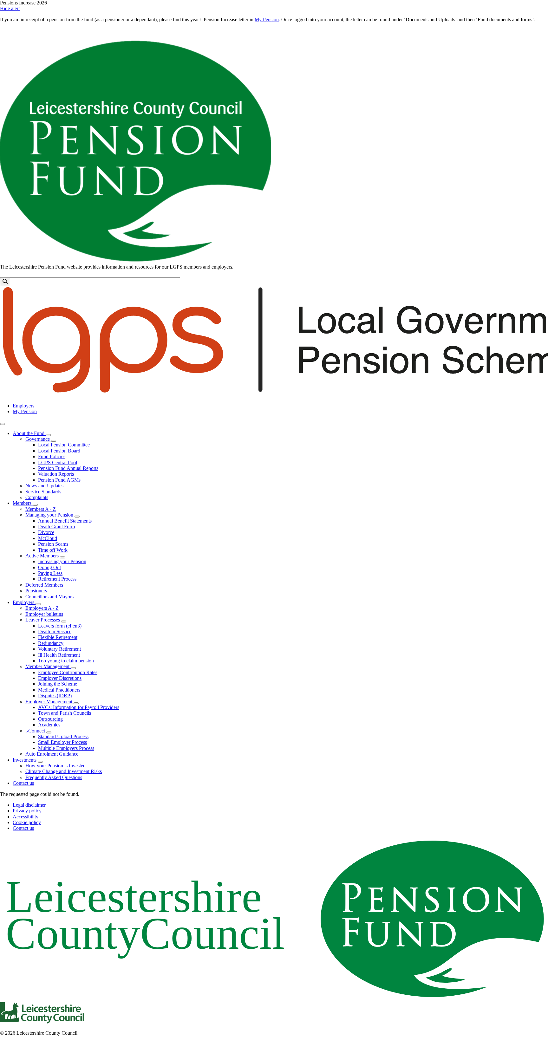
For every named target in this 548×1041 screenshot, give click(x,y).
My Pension (267, 19)
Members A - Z (40, 509)
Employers (23, 405)
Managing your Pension (50, 514)
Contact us (23, 783)
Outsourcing (50, 719)
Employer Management (49, 701)
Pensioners (36, 590)
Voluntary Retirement (59, 649)
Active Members (42, 555)
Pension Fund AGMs (59, 480)
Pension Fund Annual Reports (68, 468)
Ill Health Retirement (59, 655)
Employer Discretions (60, 678)
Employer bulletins (44, 614)
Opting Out (49, 567)
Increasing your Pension (62, 561)
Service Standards (43, 491)
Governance (38, 439)
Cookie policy (27, 822)
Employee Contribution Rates (67, 672)
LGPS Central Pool (57, 462)
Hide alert (10, 8)
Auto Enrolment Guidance (51, 754)
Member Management (48, 666)
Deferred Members (44, 585)
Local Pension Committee (64, 444)
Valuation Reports (56, 474)
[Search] (5, 281)
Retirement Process (57, 579)
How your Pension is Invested (55, 765)
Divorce (46, 532)
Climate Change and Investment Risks (63, 771)
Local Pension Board (59, 450)
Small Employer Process (62, 742)
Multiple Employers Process (66, 748)
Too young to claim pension (66, 660)
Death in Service (54, 631)
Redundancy (50, 643)
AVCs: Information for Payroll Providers (78, 707)
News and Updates (44, 485)
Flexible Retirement (57, 637)
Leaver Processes (43, 619)
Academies (49, 724)
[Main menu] (2, 424)
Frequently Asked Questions (53, 777)
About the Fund (29, 433)
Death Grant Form (56, 526)
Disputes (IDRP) (55, 695)
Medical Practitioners (59, 690)
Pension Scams (53, 544)
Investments (25, 760)
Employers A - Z (42, 608)
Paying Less (50, 573)
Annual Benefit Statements (65, 521)
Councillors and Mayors (49, 596)
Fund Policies (51, 456)
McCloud (47, 538)
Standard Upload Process (63, 736)
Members (23, 503)
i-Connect (35, 730)
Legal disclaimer (29, 805)
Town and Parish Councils (64, 713)
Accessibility (25, 816)
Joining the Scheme (57, 683)
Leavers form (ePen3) (60, 625)
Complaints (36, 497)
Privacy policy (27, 810)
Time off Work (53, 550)
